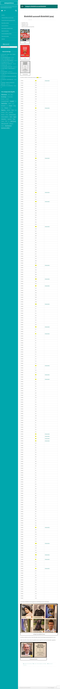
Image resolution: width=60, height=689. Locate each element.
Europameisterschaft (5, 101)
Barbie (11, 94)
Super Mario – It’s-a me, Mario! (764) (7, 85)
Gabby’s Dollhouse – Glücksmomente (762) (8, 68)
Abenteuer (4, 94)
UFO (8, 121)
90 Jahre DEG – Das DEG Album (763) (7, 79)
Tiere (14, 119)
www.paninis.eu (9, 3)
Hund (13, 103)
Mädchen (3, 110)
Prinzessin (2, 112)
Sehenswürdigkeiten (4, 116)
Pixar (15, 110)
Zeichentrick (8, 126)
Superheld (9, 119)
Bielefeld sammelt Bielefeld (28, 663)
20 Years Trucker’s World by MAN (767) (7, 60)
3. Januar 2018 (30, 19)
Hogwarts (9, 103)
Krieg (15, 105)
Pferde (12, 110)
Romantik (2, 114)
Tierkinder (2, 121)
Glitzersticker (47, 80)
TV (6, 121)
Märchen (8, 110)
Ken (7, 105)
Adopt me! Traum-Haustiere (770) (7, 63)
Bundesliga (3, 96)
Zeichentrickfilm (5, 128)
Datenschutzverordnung (5, 36)
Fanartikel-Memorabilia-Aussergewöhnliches (8, 20)
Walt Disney (13, 121)
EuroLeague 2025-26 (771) (5, 62)
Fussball (12, 101)
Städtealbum (3, 119)
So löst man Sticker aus (5, 25)
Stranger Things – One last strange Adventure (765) (9, 73)
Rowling (7, 114)
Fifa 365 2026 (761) (4, 71)
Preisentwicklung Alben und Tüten (7, 33)
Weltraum (11, 123)
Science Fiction (12, 114)
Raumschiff (11, 112)
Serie (11, 116)
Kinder (10, 105)
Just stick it (3, 105)
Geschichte (4, 103)
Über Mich (3, 15)
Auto (9, 94)
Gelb (15, 101)
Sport (15, 117)
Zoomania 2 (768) (4, 65)
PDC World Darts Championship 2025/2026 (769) (9, 76)
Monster (6, 108)
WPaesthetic (52, 687)
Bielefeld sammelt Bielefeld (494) (39, 16)
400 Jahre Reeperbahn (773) (6, 57)
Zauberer (2, 125)
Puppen (7, 112)
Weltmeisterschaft (4, 123)
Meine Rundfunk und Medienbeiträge (7, 28)
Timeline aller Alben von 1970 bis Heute (7, 17)
